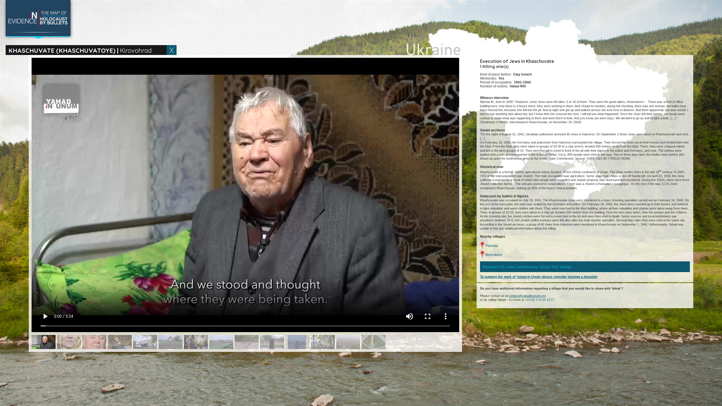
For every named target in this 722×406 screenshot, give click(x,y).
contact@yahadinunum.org (527, 295)
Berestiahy (494, 255)
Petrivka (492, 246)
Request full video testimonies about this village (527, 266)
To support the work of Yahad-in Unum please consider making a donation (538, 277)
